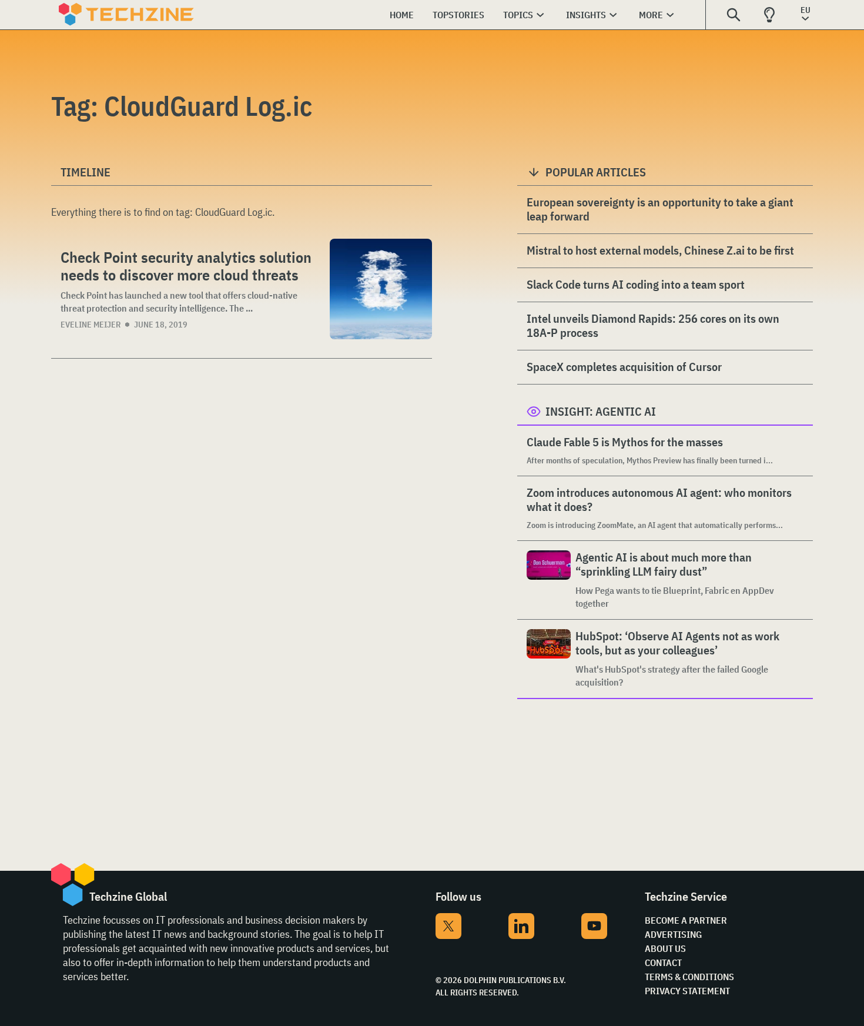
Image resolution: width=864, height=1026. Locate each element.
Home (402, 15)
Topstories (458, 15)
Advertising (673, 934)
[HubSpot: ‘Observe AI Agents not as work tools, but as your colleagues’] (549, 659)
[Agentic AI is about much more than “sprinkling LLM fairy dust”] (549, 580)
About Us (665, 948)
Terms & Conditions (689, 976)
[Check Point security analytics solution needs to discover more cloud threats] (381, 289)
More (651, 15)
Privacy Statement (687, 991)
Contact (663, 962)
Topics (518, 15)
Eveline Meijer (90, 324)
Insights (586, 15)
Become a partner (686, 920)
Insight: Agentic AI (600, 411)
